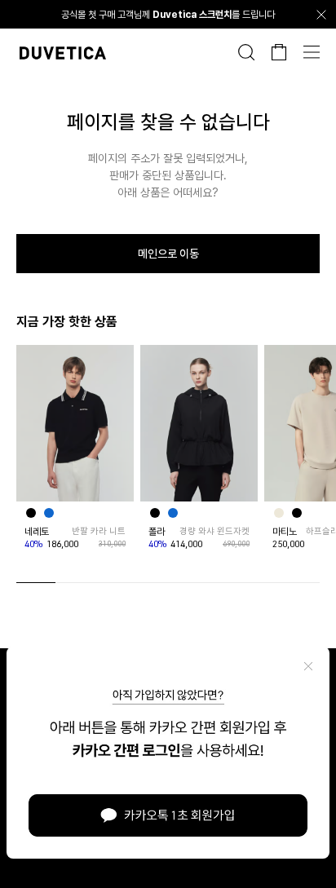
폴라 (156, 531)
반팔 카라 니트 (99, 531)
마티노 (284, 531)
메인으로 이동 (168, 253)
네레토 (36, 531)
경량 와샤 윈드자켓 (214, 531)
